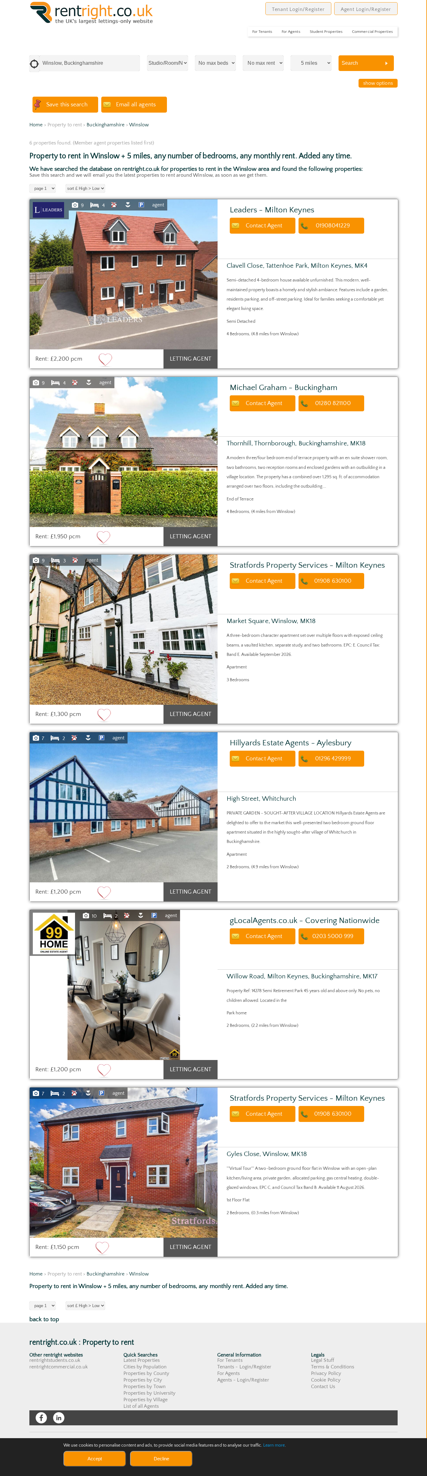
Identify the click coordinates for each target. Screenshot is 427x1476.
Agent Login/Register (366, 9)
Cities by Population (145, 1367)
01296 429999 (333, 758)
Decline (161, 1458)
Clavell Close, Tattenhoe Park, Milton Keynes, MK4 (297, 265)
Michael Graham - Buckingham (283, 387)
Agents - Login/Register (243, 1380)
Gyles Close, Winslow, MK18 (267, 1154)
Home (36, 125)
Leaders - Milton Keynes (272, 210)
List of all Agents (141, 1406)
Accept (95, 1458)
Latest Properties (141, 1360)
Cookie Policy (325, 1380)
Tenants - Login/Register (244, 1367)
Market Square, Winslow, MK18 (271, 621)
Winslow (139, 125)
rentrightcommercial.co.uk (58, 1367)
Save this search (67, 104)
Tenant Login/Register (298, 9)
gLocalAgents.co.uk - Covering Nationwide (304, 920)
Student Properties (326, 31)
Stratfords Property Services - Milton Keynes (307, 565)
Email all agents (136, 104)
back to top (44, 1319)
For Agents (291, 31)
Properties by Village (145, 1399)
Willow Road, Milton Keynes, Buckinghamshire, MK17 (302, 976)
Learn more (274, 1445)
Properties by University (149, 1393)
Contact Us (323, 1386)
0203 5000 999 (332, 936)
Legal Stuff (322, 1360)
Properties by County (146, 1373)
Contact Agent (264, 225)
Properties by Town (144, 1386)
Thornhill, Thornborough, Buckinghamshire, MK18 (296, 443)
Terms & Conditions (332, 1367)
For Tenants (262, 31)
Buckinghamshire (105, 125)
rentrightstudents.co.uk (54, 1360)
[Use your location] (34, 63)
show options (378, 83)
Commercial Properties (372, 31)
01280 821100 (333, 403)
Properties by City (142, 1380)
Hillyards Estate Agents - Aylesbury (291, 743)
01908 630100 (332, 581)
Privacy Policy (326, 1373)
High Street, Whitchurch (261, 798)
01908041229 (333, 225)
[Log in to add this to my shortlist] (105, 360)
